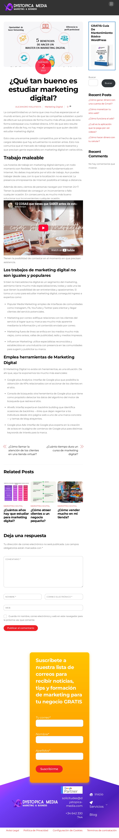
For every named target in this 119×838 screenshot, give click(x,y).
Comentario (13, 559)
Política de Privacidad (36, 830)
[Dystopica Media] (25, 10)
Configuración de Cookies (67, 830)
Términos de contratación (102, 830)
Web (7, 608)
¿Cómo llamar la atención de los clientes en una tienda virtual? (23, 450)
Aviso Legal (12, 830)
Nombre (10, 597)
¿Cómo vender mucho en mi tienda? (69, 513)
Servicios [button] (97, 807)
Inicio (98, 794)
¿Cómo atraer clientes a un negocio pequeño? (41, 515)
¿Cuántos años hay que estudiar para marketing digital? (16, 515)
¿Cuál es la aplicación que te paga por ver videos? (100, 128)
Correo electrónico (59, 597)
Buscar (92, 77)
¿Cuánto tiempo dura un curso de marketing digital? (62, 450)
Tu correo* (43, 717)
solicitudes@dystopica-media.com (72, 802)
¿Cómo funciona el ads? (101, 118)
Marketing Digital (54, 106)
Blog (93, 815)
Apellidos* (43, 750)
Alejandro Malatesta (28, 107)
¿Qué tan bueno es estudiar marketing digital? (43, 89)
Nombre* (42, 734)
